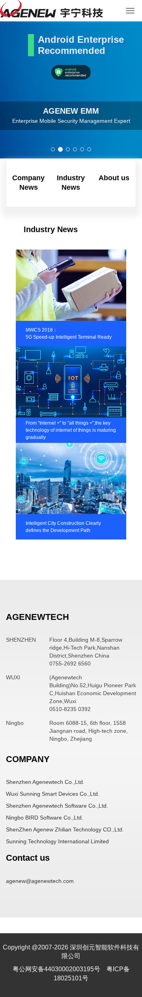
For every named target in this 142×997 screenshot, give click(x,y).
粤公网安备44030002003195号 (57, 969)
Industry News (71, 182)
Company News (28, 182)
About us (114, 178)
